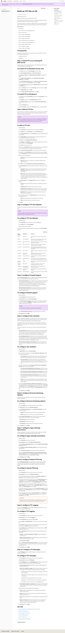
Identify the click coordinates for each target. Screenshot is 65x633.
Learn (18, 8)
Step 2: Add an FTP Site (57, 16)
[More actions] (47, 8)
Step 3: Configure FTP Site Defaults (58, 19)
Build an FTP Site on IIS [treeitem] (5, 11)
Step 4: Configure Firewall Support (58, 22)
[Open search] (61, 1)
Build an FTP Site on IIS (23, 616)
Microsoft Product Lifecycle (27, 3)
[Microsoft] (1, 1)
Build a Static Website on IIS (23, 611)
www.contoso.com (37, 148)
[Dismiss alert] (64, 3)
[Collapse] (11, 7)
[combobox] (6, 9)
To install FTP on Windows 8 (58, 15)
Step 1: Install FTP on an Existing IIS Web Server (57, 11)
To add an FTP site (57, 17)
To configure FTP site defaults (58, 20)
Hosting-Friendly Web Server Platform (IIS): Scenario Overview (29, 609)
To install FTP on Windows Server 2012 (58, 13)
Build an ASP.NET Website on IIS (24, 613)
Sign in (63, 1)
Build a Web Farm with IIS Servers (24, 618)
